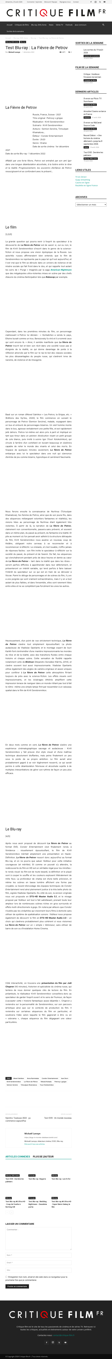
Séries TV (59, 25)
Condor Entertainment (50, 1078)
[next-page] (11, 1212)
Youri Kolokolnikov (47, 1085)
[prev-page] (7, 1212)
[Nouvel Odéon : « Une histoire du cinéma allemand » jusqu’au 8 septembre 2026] (78, 138)
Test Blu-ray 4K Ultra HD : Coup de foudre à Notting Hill (15, 1204)
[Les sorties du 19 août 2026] (78, 53)
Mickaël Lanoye (14, 52)
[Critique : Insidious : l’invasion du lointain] (78, 77)
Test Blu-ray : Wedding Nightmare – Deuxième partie (37, 1204)
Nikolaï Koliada (46, 1082)
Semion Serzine (12, 1085)
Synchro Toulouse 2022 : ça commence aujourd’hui (17, 1119)
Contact (76, 2)
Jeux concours (80, 25)
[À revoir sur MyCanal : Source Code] (78, 125)
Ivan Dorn (64, 1078)
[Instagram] (95, 2)
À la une (32, 1175)
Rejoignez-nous (65, 2)
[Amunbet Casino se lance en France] (78, 114)
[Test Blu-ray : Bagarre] (38, 1170)
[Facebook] (91, 2)
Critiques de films (22, 25)
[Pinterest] (20, 58)
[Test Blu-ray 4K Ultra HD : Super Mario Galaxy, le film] (61, 1192)
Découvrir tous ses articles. (34, 1144)
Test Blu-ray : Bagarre (37, 1179)
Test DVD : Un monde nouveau (58, 1118)
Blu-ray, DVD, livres (38, 25)
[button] (103, 25)
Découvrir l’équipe (50, 2)
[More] (33, 58)
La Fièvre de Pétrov (31, 1082)
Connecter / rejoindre (34, 2)
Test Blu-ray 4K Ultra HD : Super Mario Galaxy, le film (61, 1204)
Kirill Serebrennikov (14, 1082)
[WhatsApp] (27, 58)
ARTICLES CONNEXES (17, 1156)
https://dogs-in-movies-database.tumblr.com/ (41, 1137)
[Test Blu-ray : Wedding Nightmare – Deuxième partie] (38, 1192)
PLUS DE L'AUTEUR (43, 1156)
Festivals (69, 25)
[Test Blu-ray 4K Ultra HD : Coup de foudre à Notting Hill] (15, 1192)
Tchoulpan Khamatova (29, 1085)
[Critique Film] (56, 13)
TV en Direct (80, 177)
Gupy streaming (82, 179)
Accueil (9, 25)
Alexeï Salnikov (18, 1078)
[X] (100, 2)
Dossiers (87, 117)
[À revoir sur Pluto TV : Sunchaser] (78, 101)
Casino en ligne (82, 182)
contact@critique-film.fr (64, 1335)
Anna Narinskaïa (33, 1078)
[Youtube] (104, 2)
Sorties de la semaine (15, 31)
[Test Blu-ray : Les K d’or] (61, 1170)
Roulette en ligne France (86, 185)
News (51, 25)
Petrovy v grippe (60, 1082)
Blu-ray (33, 38)
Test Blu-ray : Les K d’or (60, 1179)
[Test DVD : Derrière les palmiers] (15, 1170)
